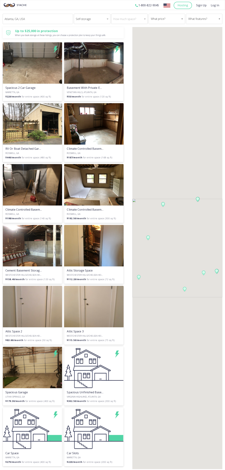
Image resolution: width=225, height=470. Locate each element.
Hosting (183, 5)
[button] (148, 237)
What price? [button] (158, 19)
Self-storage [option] (83, 19)
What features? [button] (197, 19)
